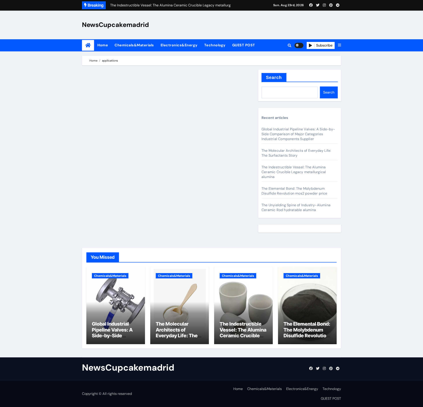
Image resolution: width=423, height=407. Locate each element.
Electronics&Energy (179, 45)
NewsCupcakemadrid (115, 25)
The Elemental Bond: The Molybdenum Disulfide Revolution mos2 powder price (294, 191)
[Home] (88, 45)
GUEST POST (243, 45)
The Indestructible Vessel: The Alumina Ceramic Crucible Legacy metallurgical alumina (294, 172)
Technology (215, 45)
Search (274, 77)
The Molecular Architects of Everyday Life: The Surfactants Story (296, 153)
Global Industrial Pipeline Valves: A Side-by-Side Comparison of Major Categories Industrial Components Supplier (298, 134)
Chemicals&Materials (134, 45)
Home (102, 45)
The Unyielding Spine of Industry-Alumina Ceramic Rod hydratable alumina (296, 207)
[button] (339, 45)
